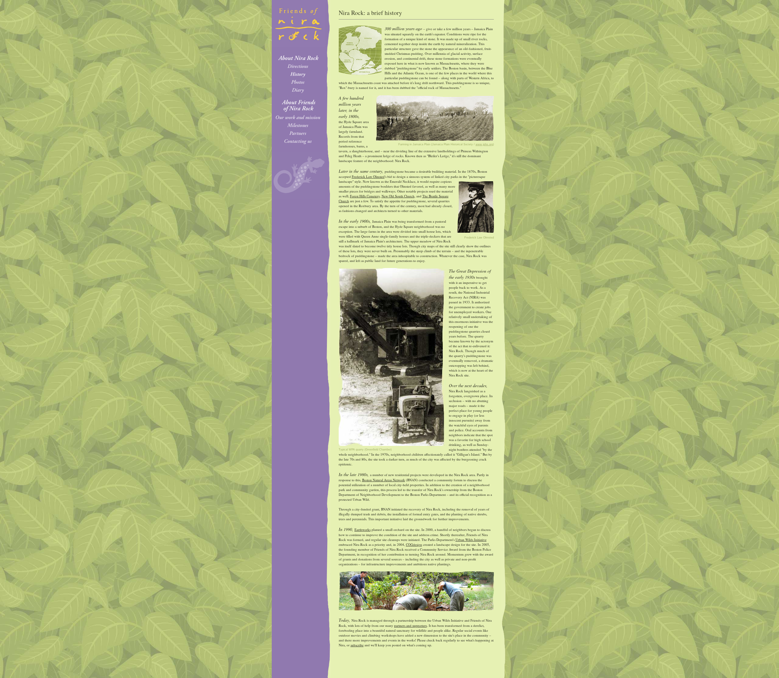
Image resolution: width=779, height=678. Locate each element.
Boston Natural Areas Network (383, 480)
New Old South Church (398, 196)
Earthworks (363, 529)
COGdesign (414, 544)
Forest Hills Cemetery (365, 196)
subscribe (357, 645)
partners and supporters (410, 625)
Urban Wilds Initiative (471, 539)
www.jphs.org (484, 144)
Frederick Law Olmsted (368, 176)
